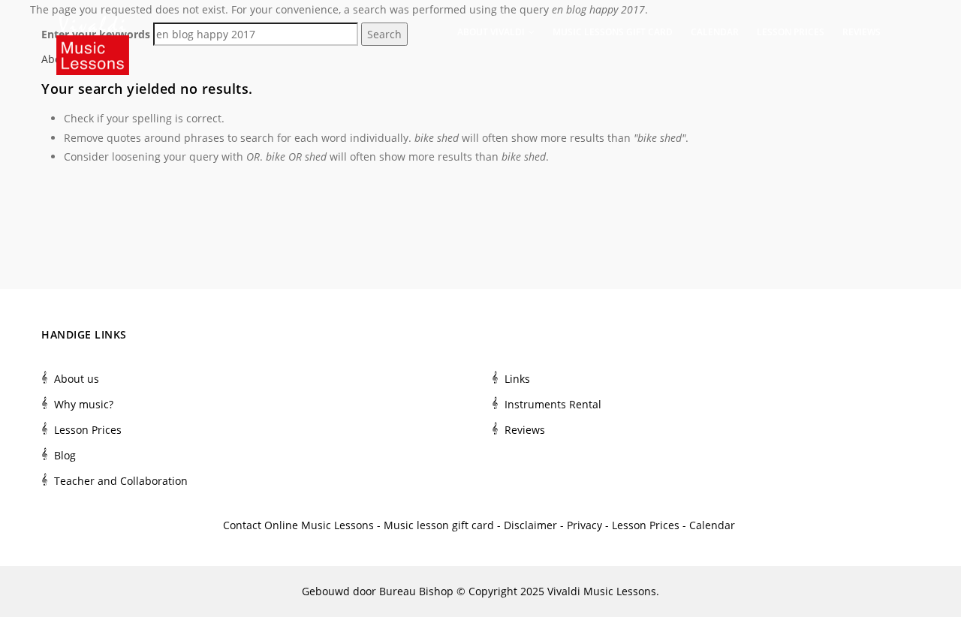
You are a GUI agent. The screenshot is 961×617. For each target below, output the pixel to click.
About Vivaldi (492, 32)
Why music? (83, 404)
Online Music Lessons (319, 525)
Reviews (861, 32)
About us (76, 379)
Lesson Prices (790, 32)
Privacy (584, 525)
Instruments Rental (553, 404)
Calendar (715, 32)
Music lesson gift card (439, 525)
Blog (65, 455)
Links (517, 379)
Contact (242, 525)
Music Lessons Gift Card (613, 32)
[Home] (92, 30)
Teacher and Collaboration (121, 481)
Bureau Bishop (416, 591)
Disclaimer (530, 525)
